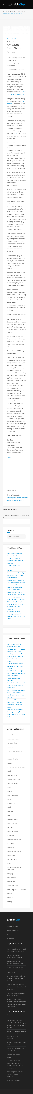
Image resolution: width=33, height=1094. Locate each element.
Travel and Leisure (12, 886)
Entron (16, 133)
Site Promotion (11, 878)
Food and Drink (12, 775)
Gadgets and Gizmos (13, 779)
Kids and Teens (11, 803)
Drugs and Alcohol (12, 759)
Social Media (11, 882)
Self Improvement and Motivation (14, 868)
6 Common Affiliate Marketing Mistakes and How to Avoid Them (14, 587)
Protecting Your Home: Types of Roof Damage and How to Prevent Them (16, 594)
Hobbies (9, 791)
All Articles (10, 938)
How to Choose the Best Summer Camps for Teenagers (15, 606)
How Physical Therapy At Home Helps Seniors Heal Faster (15, 658)
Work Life (10, 898)
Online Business (12, 823)
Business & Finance (13, 739)
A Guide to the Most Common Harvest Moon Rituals (15, 568)
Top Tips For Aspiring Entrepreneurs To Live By (16, 956)
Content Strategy (12, 926)
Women (9, 894)
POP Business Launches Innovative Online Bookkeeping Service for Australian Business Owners (16, 1024)
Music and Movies (12, 819)
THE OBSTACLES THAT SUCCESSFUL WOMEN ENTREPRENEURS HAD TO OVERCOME (15, 1064)
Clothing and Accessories (14, 751)
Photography (11, 835)
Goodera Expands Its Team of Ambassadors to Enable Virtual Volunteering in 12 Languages (16, 1034)
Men (8, 815)
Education (10, 763)
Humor (9, 799)
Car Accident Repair (14, 1080)
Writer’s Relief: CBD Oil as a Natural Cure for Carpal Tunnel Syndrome (16, 987)
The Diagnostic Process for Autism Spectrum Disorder (16, 1050)
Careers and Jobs (12, 743)
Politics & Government (14, 839)
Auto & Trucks (11, 735)
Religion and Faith (12, 859)
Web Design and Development (16, 890)
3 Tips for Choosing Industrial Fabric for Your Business (15, 560)
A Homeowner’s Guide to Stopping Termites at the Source (15, 666)
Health (9, 787)
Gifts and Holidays (12, 783)
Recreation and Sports (14, 851)
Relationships (11, 855)
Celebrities (10, 747)
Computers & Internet (13, 755)
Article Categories (18, 11)
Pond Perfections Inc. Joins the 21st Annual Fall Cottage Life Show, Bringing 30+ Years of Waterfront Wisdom (16, 675)
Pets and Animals (12, 831)
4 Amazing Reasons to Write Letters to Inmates (16, 994)
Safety (9, 863)
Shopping (10, 874)
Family (9, 771)
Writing (9, 902)
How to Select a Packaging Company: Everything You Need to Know (15, 575)
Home (9, 457)
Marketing (10, 811)
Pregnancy (10, 843)
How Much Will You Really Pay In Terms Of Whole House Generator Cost (16, 978)
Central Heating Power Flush (16, 649)
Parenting (10, 827)
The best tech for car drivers (13, 1056)
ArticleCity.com (7, 11)
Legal (9, 807)
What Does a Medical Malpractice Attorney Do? (15, 962)
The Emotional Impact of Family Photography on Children (16, 950)
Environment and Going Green (16, 767)
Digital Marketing (13, 930)
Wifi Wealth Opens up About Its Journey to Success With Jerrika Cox (15, 970)
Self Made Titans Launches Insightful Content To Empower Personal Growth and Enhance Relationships (16, 1002)
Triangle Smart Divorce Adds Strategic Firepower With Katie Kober (16, 685)
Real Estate (10, 847)
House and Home (12, 795)
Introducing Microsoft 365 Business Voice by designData (15, 1074)
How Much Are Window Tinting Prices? (16, 1043)
